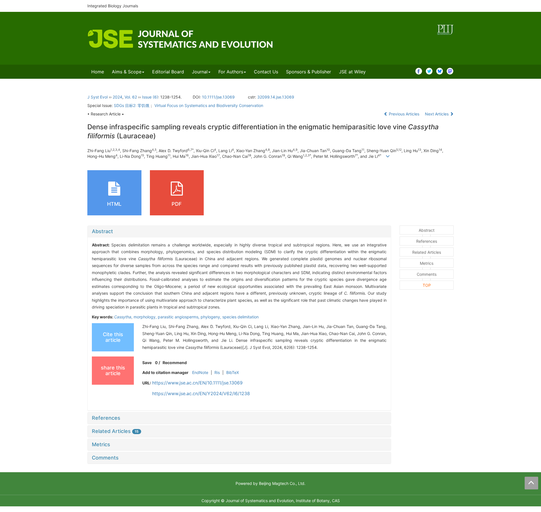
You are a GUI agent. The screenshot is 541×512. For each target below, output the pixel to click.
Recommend (175, 362)
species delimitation (240, 316)
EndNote (200, 372)
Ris (217, 372)
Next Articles (437, 113)
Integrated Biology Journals (112, 5)
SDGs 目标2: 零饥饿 (131, 105)
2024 (117, 97)
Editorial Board (168, 72)
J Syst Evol (97, 97)
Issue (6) (150, 97)
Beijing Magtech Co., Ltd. (282, 483)
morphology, (146, 316)
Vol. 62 (131, 97)
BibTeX (232, 372)
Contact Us (266, 72)
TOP (427, 285)
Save (147, 362)
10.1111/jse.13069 (218, 97)
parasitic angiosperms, (179, 316)
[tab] (239, 231)
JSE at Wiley (352, 72)
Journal (200, 72)
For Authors (230, 72)
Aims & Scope (126, 72)
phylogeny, (211, 316)
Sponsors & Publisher (308, 72)
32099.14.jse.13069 (275, 97)
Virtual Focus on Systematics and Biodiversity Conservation (208, 105)
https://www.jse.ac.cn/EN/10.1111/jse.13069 (197, 383)
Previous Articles (404, 113)
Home (97, 72)
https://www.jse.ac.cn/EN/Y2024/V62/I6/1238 (201, 393)
